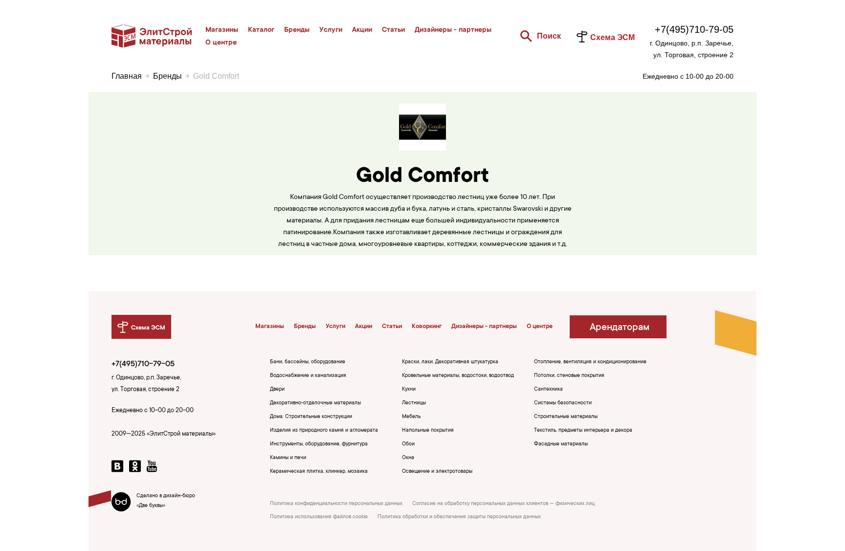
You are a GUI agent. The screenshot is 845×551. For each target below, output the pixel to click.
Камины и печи (288, 458)
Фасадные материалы (561, 444)
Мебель (411, 417)
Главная (126, 76)
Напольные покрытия (428, 431)
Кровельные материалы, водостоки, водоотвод (458, 376)
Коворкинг (427, 326)
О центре (221, 43)
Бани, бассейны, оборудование (307, 362)
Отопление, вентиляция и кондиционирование (590, 362)
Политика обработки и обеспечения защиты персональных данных (459, 517)
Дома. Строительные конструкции (311, 417)
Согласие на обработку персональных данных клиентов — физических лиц (503, 504)
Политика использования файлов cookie (319, 517)
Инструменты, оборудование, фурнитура (319, 444)
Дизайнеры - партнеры (453, 30)
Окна (408, 458)
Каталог (261, 30)
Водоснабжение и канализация (308, 376)
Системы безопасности (563, 403)
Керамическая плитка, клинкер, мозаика (319, 472)
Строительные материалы (566, 417)
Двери (277, 390)
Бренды (297, 30)
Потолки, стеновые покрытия (569, 376)
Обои (408, 444)
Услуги (330, 30)
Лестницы (414, 403)
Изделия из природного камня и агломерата (324, 431)
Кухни (409, 390)
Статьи (393, 30)
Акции (362, 30)
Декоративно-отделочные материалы (315, 403)
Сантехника (548, 390)
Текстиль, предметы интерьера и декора (583, 431)
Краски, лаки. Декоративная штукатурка (450, 362)
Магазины (221, 30)
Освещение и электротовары (437, 472)
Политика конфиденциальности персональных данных (336, 504)
